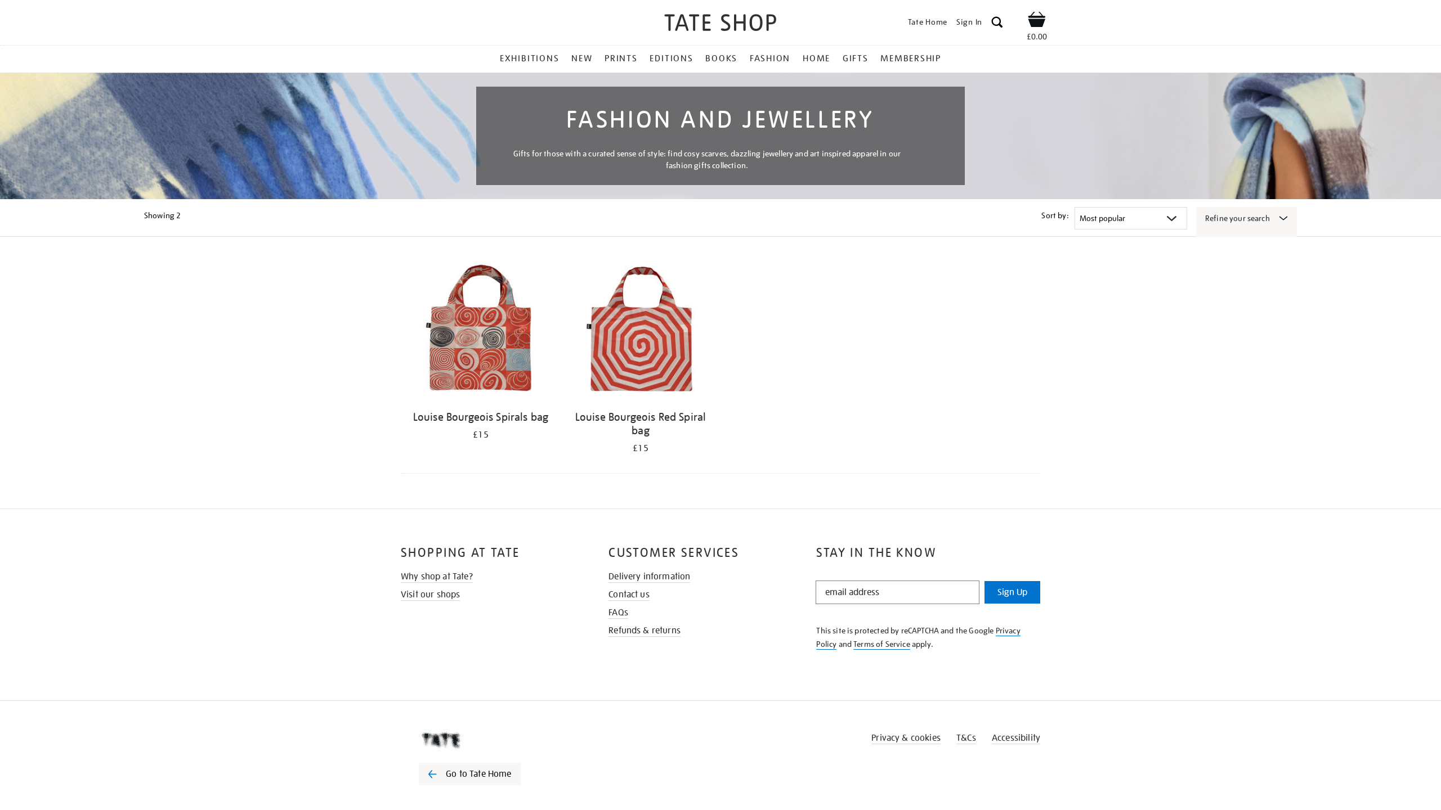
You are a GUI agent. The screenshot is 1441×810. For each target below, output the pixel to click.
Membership (910, 58)
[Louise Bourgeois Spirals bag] (480, 331)
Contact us (629, 594)
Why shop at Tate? (437, 576)
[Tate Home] (490, 740)
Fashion (770, 58)
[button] (997, 24)
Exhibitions (529, 58)
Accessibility (1016, 738)
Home (816, 58)
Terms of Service (881, 644)
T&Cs (966, 738)
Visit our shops (430, 594)
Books (721, 58)
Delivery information (649, 576)
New (581, 58)
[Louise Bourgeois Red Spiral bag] (640, 331)
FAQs (618, 612)
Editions (671, 58)
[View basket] (1037, 21)
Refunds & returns (644, 630)
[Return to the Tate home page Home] (720, 24)
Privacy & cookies (906, 738)
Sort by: (1054, 215)
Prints (621, 58)
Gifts (856, 58)
